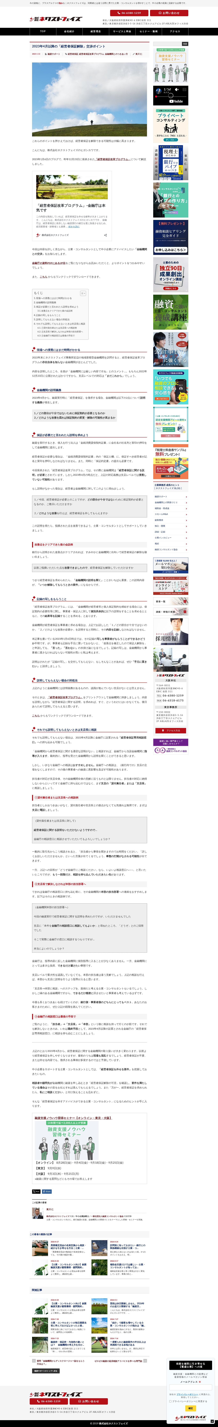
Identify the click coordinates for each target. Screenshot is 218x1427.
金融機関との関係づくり (166, 503)
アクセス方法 (172, 731)
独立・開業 (160, 526)
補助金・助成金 (162, 508)
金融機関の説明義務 (46, 302)
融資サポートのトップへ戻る (45, 1371)
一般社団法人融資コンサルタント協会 (107, 1216)
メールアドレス (190, 1382)
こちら (43, 277)
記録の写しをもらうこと (48, 315)
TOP (43, 31)
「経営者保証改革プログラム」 (113, 159)
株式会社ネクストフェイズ (57, 1216)
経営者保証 (73, 54)
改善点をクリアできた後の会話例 (56, 311)
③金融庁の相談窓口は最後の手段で (58, 336)
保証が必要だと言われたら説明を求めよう (57, 307)
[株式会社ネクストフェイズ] (56, 19)
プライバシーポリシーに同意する (189, 1401)
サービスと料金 (122, 31)
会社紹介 (69, 31)
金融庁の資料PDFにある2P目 (49, 263)
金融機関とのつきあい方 (116, 54)
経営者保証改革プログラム (91, 54)
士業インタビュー (163, 538)
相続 (157, 544)
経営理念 (96, 31)
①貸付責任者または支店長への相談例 (59, 328)
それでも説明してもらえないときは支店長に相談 (60, 324)
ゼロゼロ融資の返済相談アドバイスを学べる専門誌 (118, 1361)
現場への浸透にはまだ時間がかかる (54, 298)
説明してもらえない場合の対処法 (53, 319)
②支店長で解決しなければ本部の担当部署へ (62, 332)
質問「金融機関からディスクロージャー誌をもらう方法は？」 (61, 1362)
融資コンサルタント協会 (166, 550)
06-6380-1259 (173, 695)
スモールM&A (161, 514)
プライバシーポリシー (187, 1394)
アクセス (175, 31)
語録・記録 (160, 532)
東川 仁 (138, 54)
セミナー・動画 (149, 31)
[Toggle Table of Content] (81, 293)
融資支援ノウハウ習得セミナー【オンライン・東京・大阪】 (73, 1118)
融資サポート (54, 54)
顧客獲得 (159, 520)
